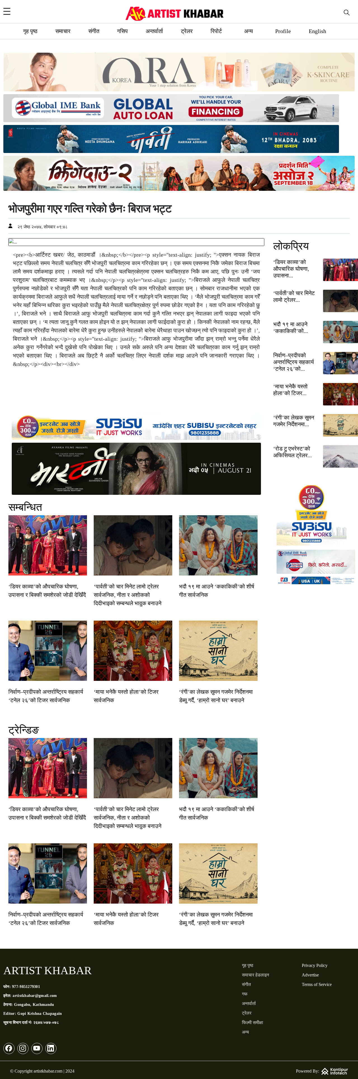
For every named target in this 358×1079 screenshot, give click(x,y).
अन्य (248, 31)
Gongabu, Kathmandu (34, 1005)
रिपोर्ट (216, 31)
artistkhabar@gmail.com (35, 996)
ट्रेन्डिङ (23, 730)
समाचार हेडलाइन (255, 975)
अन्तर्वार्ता (154, 31)
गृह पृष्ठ (30, 31)
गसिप (122, 31)
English (317, 31)
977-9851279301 (26, 987)
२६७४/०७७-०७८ (46, 1022)
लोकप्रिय (291, 246)
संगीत (93, 31)
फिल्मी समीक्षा (252, 1022)
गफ (245, 994)
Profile (283, 31)
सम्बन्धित (25, 507)
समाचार (62, 31)
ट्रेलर (187, 31)
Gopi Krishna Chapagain (39, 1013)
